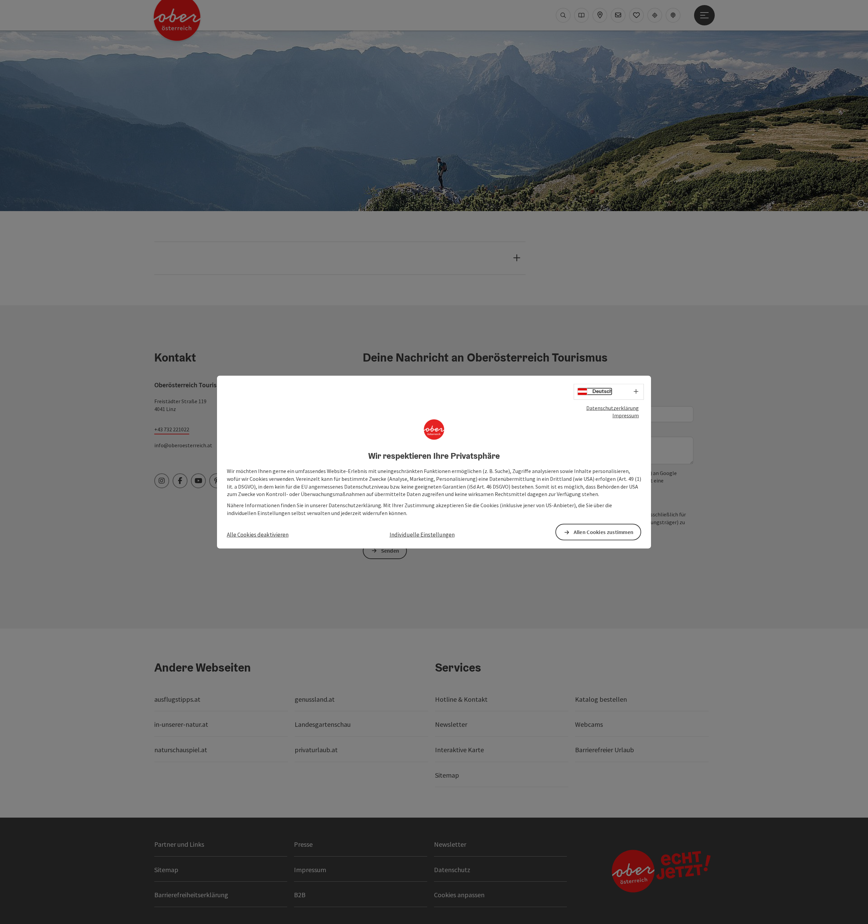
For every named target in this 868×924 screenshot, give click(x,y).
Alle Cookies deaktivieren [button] (258, 534)
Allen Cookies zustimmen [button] (604, 532)
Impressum (625, 415)
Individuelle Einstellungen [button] (422, 534)
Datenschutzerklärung (612, 407)
